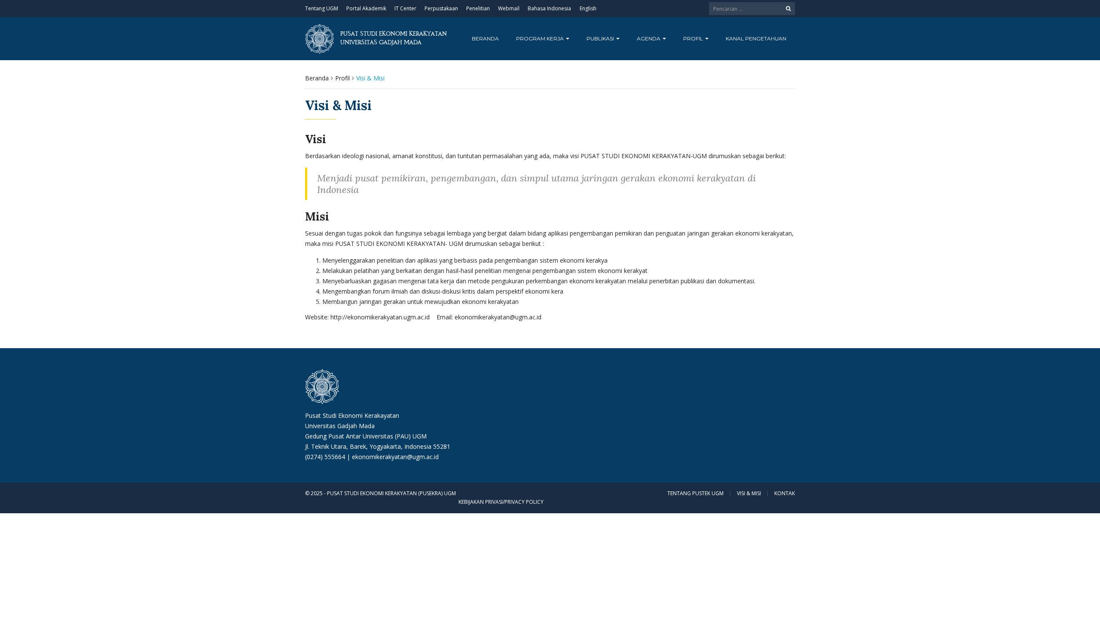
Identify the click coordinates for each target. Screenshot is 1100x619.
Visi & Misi (749, 493)
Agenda (649, 38)
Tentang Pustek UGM (695, 493)
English (588, 8)
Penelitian (478, 8)
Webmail (508, 8)
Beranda (485, 38)
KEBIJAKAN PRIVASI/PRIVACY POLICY (501, 502)
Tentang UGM (321, 8)
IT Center (405, 8)
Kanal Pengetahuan (756, 38)
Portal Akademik (366, 8)
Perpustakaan (441, 8)
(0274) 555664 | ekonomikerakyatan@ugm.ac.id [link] (372, 457)
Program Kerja (540, 38)
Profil (693, 38)
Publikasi (601, 38)
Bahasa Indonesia (549, 8)
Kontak (784, 493)
